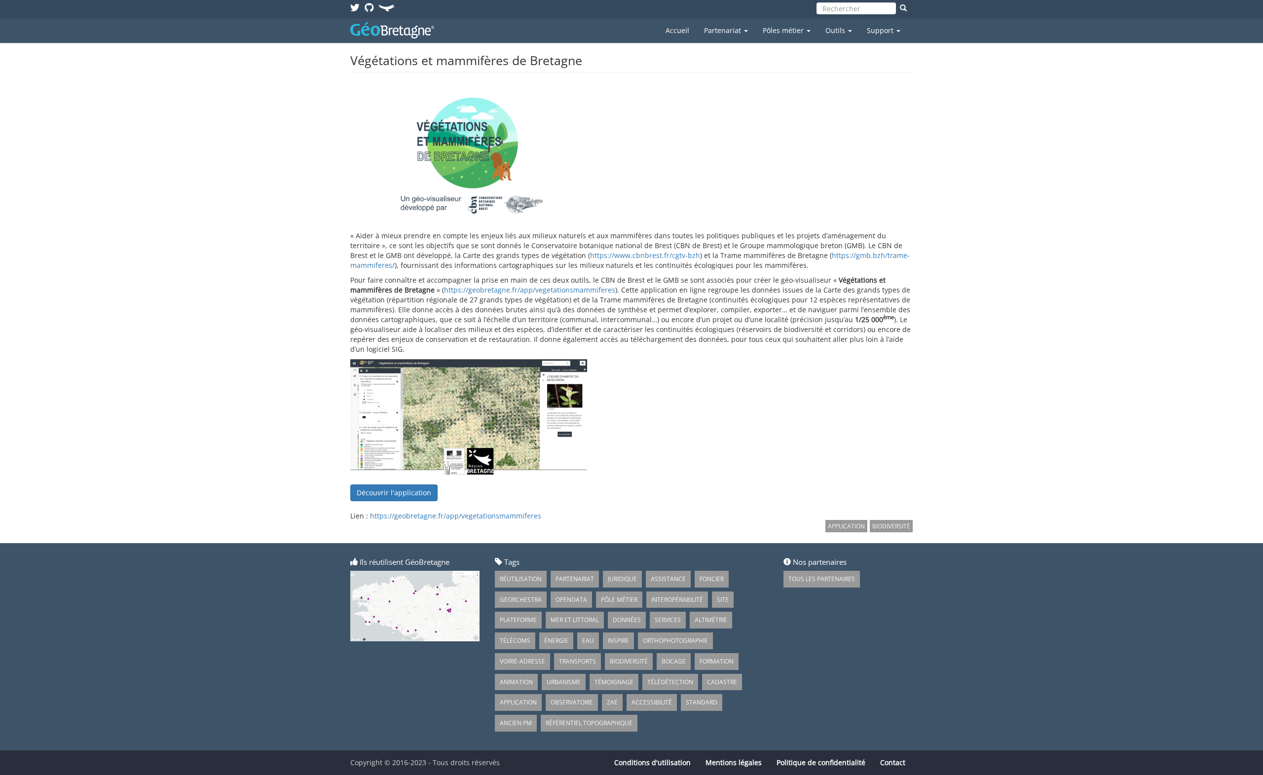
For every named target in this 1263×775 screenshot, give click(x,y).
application (518, 702)
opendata (571, 599)
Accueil (677, 30)
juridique (622, 579)
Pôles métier (784, 30)
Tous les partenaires (821, 579)
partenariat (575, 579)
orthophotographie (675, 640)
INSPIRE (618, 640)
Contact (892, 762)
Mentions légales (734, 762)
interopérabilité (677, 599)
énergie (556, 640)
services (668, 620)
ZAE (612, 702)
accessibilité (652, 702)
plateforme (518, 620)
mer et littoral (575, 620)
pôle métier (619, 599)
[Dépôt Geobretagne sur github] (369, 7)
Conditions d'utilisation (652, 762)
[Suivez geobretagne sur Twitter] (355, 7)
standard (701, 702)
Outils (836, 30)
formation (717, 661)
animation (516, 682)
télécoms (515, 640)
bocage (674, 661)
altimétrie (711, 620)
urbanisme (564, 682)
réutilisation (521, 579)
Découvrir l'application (394, 492)
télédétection (670, 682)
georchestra (521, 599)
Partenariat (723, 30)
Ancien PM (516, 723)
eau (588, 640)
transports (577, 661)
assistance (668, 579)
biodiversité (629, 661)
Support (881, 30)
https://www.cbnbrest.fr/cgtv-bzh (645, 255)
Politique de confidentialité (821, 762)
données (627, 620)
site (723, 599)
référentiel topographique (589, 723)
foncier (712, 579)
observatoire (572, 702)
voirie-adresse (522, 661)
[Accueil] (396, 30)
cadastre (722, 682)
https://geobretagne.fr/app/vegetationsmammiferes (529, 290)
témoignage (613, 682)
